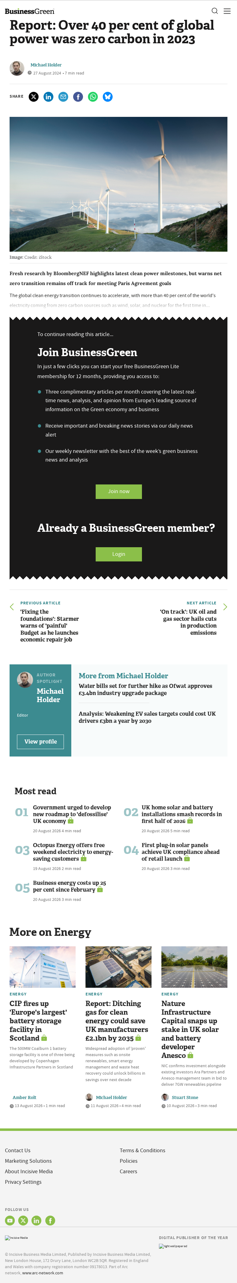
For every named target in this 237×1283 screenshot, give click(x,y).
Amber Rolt (24, 1098)
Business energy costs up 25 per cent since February (69, 886)
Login (118, 554)
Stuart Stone (185, 1098)
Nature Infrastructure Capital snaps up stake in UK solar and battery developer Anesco (190, 1029)
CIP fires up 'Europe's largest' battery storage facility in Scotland (38, 1021)
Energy (18, 994)
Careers (128, 1171)
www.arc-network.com (42, 1273)
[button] (214, 11)
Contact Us (18, 1150)
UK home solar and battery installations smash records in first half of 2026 (182, 814)
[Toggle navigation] (225, 11)
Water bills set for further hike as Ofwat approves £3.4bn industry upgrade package (145, 689)
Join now (119, 491)
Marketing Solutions (28, 1161)
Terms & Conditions (142, 1150)
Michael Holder (46, 65)
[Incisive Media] (16, 1237)
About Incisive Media (29, 1171)
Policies (129, 1161)
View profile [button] (40, 741)
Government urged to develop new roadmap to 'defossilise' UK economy (72, 814)
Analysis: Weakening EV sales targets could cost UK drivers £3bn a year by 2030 (147, 717)
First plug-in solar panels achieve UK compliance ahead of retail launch (181, 852)
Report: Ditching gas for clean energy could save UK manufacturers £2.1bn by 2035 (116, 1021)
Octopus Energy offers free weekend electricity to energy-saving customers (73, 852)
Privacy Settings (23, 1182)
